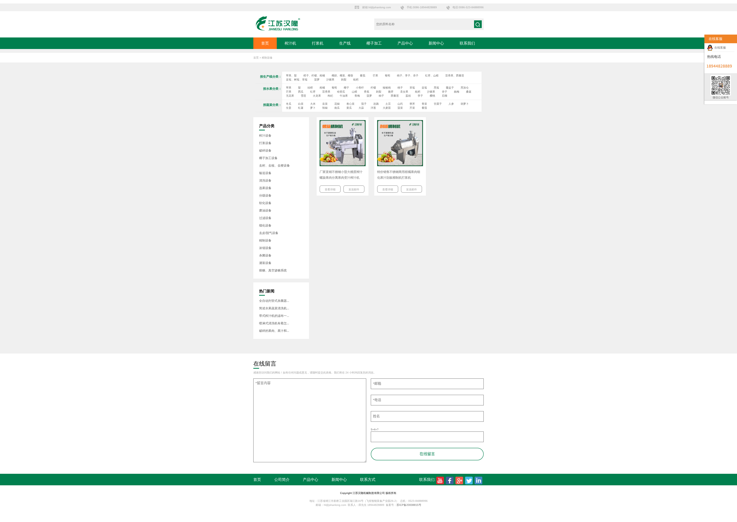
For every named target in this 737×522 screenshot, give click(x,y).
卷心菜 (350, 103)
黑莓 (436, 87)
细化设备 (265, 225)
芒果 (375, 75)
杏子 (444, 91)
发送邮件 (354, 189)
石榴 (444, 95)
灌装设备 (265, 263)
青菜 (424, 103)
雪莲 (303, 95)
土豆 (388, 103)
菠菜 (400, 107)
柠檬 (373, 87)
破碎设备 (265, 150)
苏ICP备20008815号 (409, 504)
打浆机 (317, 43)
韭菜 (325, 103)
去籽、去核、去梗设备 (274, 165)
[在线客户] (699, 39)
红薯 (300, 107)
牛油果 (344, 95)
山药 (400, 103)
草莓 (412, 87)
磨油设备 (265, 210)
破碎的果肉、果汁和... (274, 330)
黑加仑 (465, 87)
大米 (313, 103)
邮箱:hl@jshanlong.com (376, 7)
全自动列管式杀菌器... (274, 300)
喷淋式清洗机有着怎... (274, 323)
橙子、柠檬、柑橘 (314, 75)
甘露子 (438, 103)
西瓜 (300, 91)
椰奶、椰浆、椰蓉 (342, 75)
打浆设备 (265, 143)
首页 (265, 43)
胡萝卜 (465, 103)
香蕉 (366, 91)
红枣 (313, 91)
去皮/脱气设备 (268, 233)
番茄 (424, 107)
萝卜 (313, 107)
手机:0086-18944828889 (422, 7)
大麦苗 (387, 107)
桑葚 (468, 91)
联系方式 (367, 479)
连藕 (376, 103)
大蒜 (361, 107)
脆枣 (390, 91)
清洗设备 (265, 180)
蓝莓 (424, 87)
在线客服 (719, 47)
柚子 (381, 95)
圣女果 (404, 91)
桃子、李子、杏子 (407, 75)
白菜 (300, 103)
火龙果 (317, 95)
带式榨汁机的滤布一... (274, 315)
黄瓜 (349, 107)
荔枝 (408, 95)
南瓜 (337, 107)
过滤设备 (265, 218)
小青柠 (360, 87)
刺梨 (343, 79)
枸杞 (330, 95)
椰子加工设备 (268, 158)
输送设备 (265, 173)
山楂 (354, 91)
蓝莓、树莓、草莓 (296, 79)
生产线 (345, 43)
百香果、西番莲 (454, 75)
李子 (420, 95)
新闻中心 (436, 43)
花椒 (337, 103)
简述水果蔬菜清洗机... (274, 308)
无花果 (290, 95)
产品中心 (405, 43)
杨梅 (456, 91)
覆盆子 (450, 87)
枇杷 (356, 79)
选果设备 (265, 188)
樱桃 (432, 95)
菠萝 (317, 79)
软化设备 (265, 203)
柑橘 (322, 87)
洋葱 (373, 107)
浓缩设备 (265, 248)
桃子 (400, 87)
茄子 (364, 103)
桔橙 (310, 87)
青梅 (357, 95)
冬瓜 (288, 103)
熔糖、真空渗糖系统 (273, 270)
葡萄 (387, 75)
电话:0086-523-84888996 (468, 7)
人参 (451, 103)
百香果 (326, 91)
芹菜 (412, 107)
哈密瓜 (341, 91)
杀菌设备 (265, 255)
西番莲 (395, 95)
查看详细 (330, 189)
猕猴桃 (387, 87)
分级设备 (265, 195)
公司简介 (282, 479)
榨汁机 (290, 43)
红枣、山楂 (432, 75)
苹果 (288, 87)
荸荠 (412, 103)
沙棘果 (330, 79)
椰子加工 (374, 43)
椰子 (346, 87)
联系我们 (467, 43)
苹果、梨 (291, 75)
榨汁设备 (265, 135)
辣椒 (325, 107)
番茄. (363, 75)
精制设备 (265, 240)
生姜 (288, 107)
